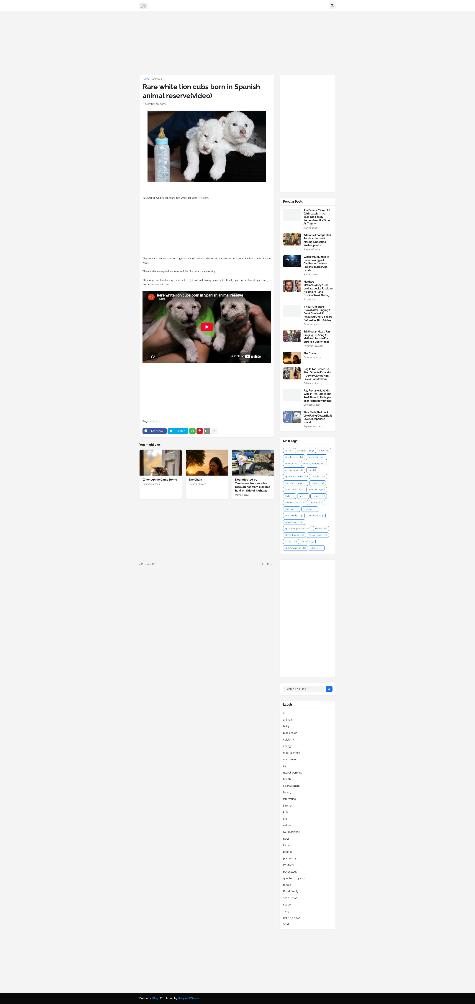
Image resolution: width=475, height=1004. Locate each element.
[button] (332, 5)
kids (289, 496)
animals (157, 79)
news (317, 502)
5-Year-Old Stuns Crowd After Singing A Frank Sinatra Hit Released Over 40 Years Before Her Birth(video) (318, 313)
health (319, 476)
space (291, 541)
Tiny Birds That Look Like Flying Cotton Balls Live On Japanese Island (318, 417)
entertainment (313, 463)
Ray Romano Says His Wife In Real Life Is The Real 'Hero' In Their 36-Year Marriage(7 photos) (318, 395)
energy (291, 463)
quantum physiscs (297, 528)
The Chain (195, 479)
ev (312, 470)
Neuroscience (295, 502)
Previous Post (149, 564)
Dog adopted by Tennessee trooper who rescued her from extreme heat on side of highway (252, 485)
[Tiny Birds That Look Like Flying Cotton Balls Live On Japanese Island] (292, 417)
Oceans (291, 509)
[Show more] (214, 431)
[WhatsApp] (192, 431)
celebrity (316, 457)
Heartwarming (295, 483)
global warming (296, 476)
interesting (294, 489)
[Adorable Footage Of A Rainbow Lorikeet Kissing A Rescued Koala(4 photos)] (292, 239)
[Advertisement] (237, 43)
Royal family (294, 535)
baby (324, 450)
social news (318, 535)
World (316, 548)
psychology (294, 522)
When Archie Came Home (159, 479)
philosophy (293, 515)
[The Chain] (207, 463)
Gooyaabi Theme (188, 998)
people (310, 509)
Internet (317, 489)
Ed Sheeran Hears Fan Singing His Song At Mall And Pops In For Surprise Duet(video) (317, 336)
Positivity (315, 515)
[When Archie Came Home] (161, 463)
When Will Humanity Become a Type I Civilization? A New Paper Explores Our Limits (316, 263)
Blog (155, 998)
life (303, 496)
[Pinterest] (199, 431)
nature (319, 496)
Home (146, 79)
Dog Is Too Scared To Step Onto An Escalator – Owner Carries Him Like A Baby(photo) (317, 374)
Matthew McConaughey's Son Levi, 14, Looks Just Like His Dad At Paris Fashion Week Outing (318, 288)
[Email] (207, 431)
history (318, 483)
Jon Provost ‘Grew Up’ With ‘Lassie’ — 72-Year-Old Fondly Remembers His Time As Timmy (317, 217)
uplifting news (295, 548)
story (307, 541)
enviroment (294, 470)
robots (321, 528)
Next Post (267, 564)
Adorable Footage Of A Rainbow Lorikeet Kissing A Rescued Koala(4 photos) (317, 240)
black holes (294, 457)
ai (288, 450)
